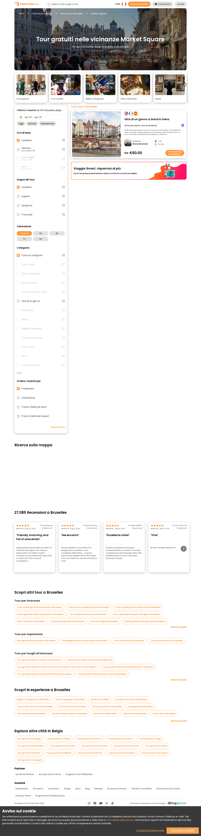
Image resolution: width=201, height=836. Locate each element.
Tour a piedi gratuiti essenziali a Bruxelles (39, 607)
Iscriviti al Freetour (25, 774)
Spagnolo (43, 205)
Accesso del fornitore (50, 774)
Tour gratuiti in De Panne (121, 752)
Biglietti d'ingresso (43, 328)
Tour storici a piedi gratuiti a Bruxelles (88, 607)
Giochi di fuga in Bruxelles (104, 621)
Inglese (43, 196)
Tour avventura (43, 365)
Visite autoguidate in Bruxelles (67, 621)
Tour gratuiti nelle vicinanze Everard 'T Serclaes (128, 666)
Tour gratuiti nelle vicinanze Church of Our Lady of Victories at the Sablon (56, 666)
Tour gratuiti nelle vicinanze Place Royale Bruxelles (44, 674)
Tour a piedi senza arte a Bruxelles (88, 614)
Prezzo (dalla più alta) (34, 407)
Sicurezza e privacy (117, 788)
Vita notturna (43, 282)
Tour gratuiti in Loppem (29, 759)
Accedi (181, 4)
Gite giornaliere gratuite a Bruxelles (36, 640)
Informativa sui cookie (168, 788)
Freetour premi (23, 795)
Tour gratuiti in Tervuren (154, 752)
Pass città (43, 310)
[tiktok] (112, 803)
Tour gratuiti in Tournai (126, 745)
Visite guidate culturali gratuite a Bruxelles (40, 614)
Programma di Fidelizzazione (50, 795)
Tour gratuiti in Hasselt (62, 745)
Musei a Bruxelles (100, 699)
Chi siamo (38, 788)
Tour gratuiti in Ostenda (94, 745)
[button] (31, 88)
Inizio (21, 13)
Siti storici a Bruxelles (105, 713)
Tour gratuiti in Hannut (90, 752)
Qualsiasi (24, 233)
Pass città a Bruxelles (164, 713)
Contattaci (53, 788)
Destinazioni (22, 788)
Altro (43, 356)
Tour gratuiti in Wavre (28, 752)
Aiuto (78, 788)
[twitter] (106, 803)
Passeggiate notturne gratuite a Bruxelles (84, 640)
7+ (24, 239)
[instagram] (89, 803)
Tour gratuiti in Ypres (156, 745)
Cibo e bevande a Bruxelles (70, 699)
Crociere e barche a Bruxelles (131, 699)
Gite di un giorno (43, 301)
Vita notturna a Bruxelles (72, 706)
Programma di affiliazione (79, 774)
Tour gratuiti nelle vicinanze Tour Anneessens (102, 674)
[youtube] (101, 803)
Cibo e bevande (43, 273)
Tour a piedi (43, 264)
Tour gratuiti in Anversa (89, 738)
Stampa (98, 788)
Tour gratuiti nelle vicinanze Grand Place (39, 659)
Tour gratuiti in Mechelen (30, 745)
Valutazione (28, 397)
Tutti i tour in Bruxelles (84, 106)
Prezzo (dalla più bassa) (35, 416)
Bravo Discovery (140, 144)
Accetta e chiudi (182, 831)
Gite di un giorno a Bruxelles (107, 706)
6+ (40, 239)
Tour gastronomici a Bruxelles (166, 640)
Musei (43, 319)
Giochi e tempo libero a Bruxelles (69, 713)
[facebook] (95, 803)
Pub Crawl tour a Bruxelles (31, 621)
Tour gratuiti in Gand (58, 738)
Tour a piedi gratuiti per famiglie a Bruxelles (136, 614)
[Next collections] (184, 84)
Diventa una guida (139, 4)
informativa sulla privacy (120, 820)
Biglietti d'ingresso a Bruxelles (33, 699)
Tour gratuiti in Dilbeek (59, 752)
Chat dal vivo (164, 4)
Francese (43, 214)
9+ (40, 233)
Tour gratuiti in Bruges (29, 738)
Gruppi (67, 788)
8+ (57, 233)
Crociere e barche (43, 337)
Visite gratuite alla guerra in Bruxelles (144, 621)
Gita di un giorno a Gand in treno (146, 119)
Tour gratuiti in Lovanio (120, 738)
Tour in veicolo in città (43, 292)
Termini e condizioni (141, 788)
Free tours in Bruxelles (71, 13)
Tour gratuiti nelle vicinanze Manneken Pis (89, 659)
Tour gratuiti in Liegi (150, 738)
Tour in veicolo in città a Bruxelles (35, 706)
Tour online (43, 346)
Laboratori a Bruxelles (135, 713)
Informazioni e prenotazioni (175, 152)
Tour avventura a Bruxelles (31, 713)
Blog (87, 788)
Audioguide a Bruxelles (140, 706)
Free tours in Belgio (42, 13)
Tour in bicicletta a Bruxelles (129, 640)
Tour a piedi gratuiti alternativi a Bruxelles (138, 607)
